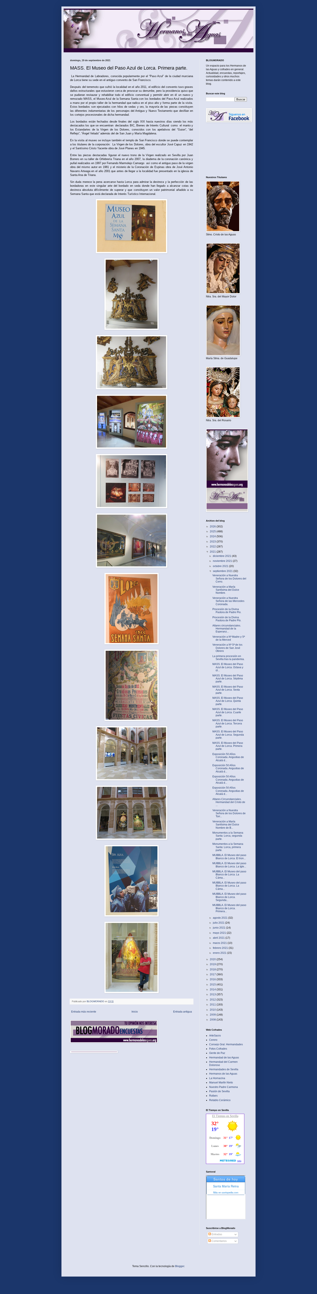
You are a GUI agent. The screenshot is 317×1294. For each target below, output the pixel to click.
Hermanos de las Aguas (223, 1073)
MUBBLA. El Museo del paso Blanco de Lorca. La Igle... (229, 865)
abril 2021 (219, 937)
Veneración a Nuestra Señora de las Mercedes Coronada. (228, 601)
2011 (213, 1004)
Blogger (179, 1266)
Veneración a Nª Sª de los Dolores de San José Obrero (227, 647)
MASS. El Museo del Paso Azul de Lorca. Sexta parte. (227, 689)
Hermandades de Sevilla (223, 1069)
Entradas (216, 1234)
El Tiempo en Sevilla (225, 1116)
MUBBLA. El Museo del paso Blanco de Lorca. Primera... (229, 908)
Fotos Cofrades (218, 1048)
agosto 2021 (220, 917)
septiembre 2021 (223, 571)
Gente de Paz (217, 1053)
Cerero (213, 1039)
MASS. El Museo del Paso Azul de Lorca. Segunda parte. (228, 734)
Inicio (135, 1011)
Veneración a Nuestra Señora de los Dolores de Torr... (229, 813)
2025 (213, 531)
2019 (213, 964)
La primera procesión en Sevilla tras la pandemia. (228, 658)
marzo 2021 (220, 942)
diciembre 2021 (222, 556)
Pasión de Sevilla (219, 1091)
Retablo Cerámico (220, 1100)
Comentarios (219, 1241)
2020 (213, 959)
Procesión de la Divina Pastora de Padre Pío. (226, 619)
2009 (213, 1014)
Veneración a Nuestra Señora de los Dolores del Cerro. (229, 578)
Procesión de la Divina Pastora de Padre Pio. (226, 611)
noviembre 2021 (223, 560)
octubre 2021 (221, 566)
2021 (213, 551)
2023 (213, 541)
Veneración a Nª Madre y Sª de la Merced (228, 638)
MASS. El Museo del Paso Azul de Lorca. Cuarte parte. (227, 712)
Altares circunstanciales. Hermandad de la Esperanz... (226, 628)
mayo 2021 (220, 932)
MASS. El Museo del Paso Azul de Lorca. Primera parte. (227, 746)
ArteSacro (215, 1035)
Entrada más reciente (83, 1011)
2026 (213, 526)
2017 (213, 974)
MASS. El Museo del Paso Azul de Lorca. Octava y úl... (227, 667)
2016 (213, 979)
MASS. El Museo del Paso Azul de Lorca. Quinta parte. (227, 701)
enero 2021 (220, 952)
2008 (213, 1019)
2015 (213, 984)
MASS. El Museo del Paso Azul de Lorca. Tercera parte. (227, 723)
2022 (213, 546)
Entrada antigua (182, 1011)
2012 (213, 999)
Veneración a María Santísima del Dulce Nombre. (225, 590)
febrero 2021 (221, 947)
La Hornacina (217, 1078)
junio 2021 (219, 927)
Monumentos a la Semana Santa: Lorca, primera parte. (227, 847)
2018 (213, 969)
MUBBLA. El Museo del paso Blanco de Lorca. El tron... (229, 857)
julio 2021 (219, 922)
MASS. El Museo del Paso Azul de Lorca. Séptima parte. (227, 678)
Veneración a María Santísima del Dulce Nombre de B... (225, 824)
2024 (213, 536)
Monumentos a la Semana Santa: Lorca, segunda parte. (227, 835)
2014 (213, 989)
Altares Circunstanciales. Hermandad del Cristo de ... (228, 802)
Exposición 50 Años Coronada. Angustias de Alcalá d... (228, 757)
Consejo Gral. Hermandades (226, 1044)
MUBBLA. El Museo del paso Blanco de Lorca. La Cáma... (229, 874)
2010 (213, 1009)
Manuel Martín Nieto (221, 1082)
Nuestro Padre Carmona (223, 1087)
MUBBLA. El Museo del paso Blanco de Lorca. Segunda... (229, 897)
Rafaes (213, 1095)
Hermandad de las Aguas (224, 1057)
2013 (213, 994)
